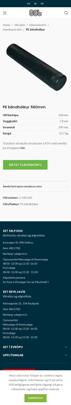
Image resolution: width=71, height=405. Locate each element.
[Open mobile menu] (5, 13)
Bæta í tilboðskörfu (25, 164)
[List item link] (35, 248)
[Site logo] (35, 12)
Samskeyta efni (12, 29)
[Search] (66, 13)
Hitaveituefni (37, 25)
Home (6, 25)
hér (22, 148)
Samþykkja (35, 397)
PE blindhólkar (35, 29)
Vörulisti (19, 25)
